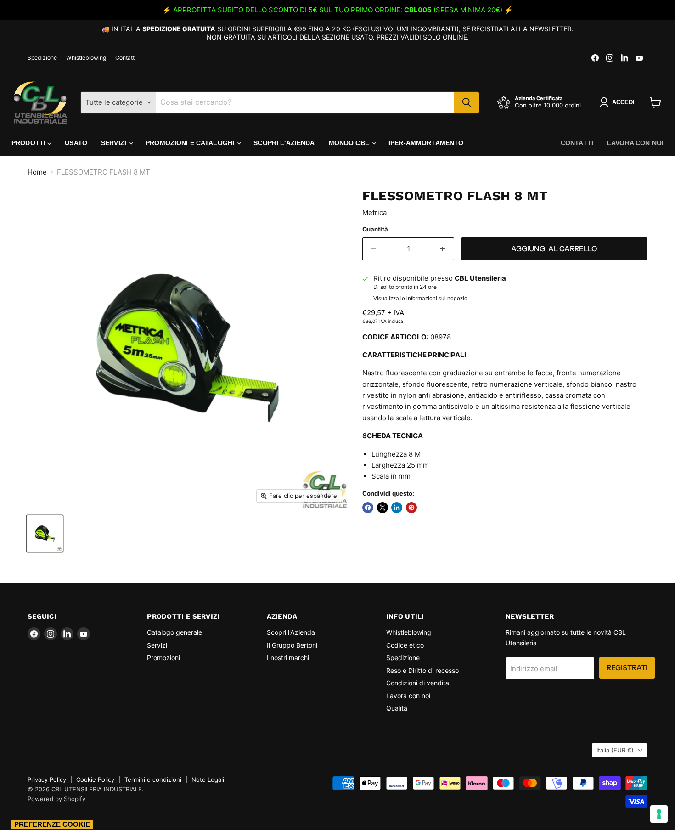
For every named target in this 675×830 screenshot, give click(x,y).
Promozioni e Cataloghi (191, 143)
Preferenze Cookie (52, 824)
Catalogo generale (174, 632)
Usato (76, 143)
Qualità (396, 708)
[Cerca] (466, 102)
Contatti (125, 58)
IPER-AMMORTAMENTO (425, 143)
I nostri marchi (288, 657)
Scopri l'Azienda (284, 143)
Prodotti (29, 143)
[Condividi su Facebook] (367, 507)
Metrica (374, 212)
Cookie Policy (95, 779)
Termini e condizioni (152, 779)
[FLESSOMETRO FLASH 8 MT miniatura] (45, 533)
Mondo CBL (350, 143)
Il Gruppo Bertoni (292, 645)
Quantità (375, 229)
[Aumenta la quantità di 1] (443, 248)
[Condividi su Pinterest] (411, 507)
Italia (615, 750)
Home (37, 172)
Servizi (114, 143)
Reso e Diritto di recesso (422, 670)
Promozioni (163, 657)
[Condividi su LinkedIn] (396, 507)
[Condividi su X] (382, 507)
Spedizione (42, 58)
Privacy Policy (47, 779)
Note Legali (207, 779)
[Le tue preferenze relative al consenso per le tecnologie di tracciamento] (659, 814)
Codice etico (405, 645)
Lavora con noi (635, 143)
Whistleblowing (86, 58)
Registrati (627, 667)
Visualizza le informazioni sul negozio (420, 298)
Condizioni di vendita (417, 683)
